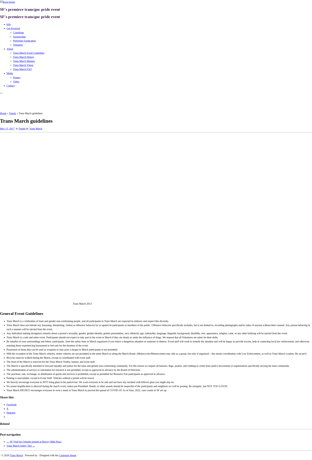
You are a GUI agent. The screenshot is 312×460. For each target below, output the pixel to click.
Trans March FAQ (22, 69)
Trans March (35, 128)
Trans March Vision (23, 65)
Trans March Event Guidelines (28, 53)
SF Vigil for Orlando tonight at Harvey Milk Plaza (33, 441)
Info (8, 24)
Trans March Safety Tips (20, 445)
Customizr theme (67, 455)
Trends (12, 113)
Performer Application (24, 40)
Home (3, 113)
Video (16, 81)
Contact (10, 85)
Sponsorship (19, 36)
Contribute (18, 32)
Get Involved (13, 28)
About (9, 49)
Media (9, 73)
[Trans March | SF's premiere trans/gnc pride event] (7, 2)
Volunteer (18, 44)
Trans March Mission (24, 61)
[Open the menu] (1, 93)
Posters (16, 77)
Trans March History (23, 57)
